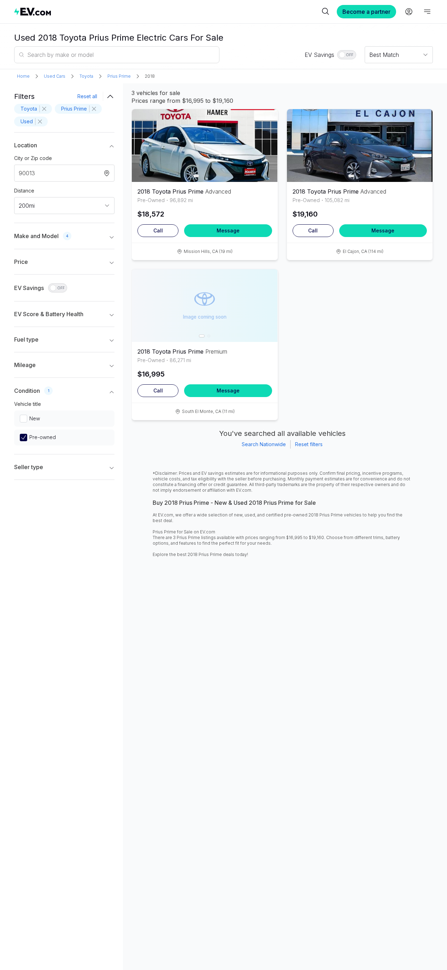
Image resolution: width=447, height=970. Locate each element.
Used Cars (54, 76)
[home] (167, 11)
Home (23, 76)
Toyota (86, 76)
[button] (64, 146)
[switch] (346, 54)
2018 (150, 76)
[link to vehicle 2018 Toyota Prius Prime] (204, 145)
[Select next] (266, 142)
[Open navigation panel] (427, 12)
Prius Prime (119, 76)
